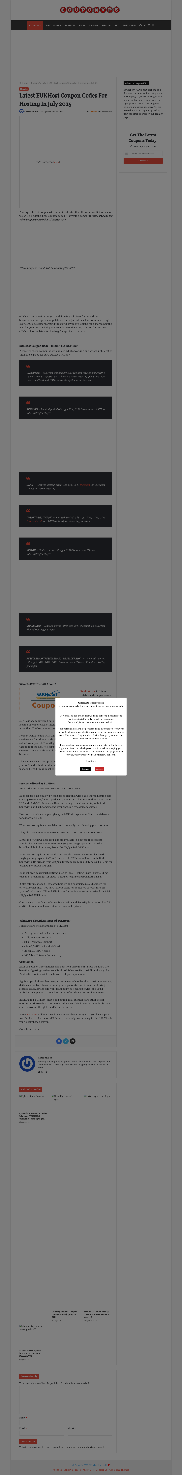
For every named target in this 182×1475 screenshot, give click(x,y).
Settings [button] (85, 769)
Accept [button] (99, 769)
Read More (91, 761)
